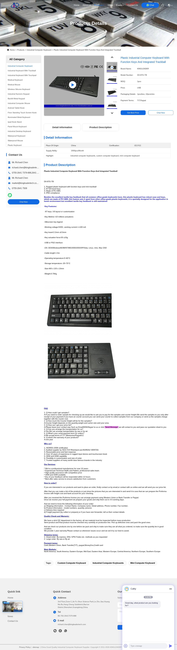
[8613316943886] (65, 631)
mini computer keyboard (142, 563)
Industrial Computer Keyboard (39, 50)
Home (76, 5)
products (98, 5)
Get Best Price (133, 113)
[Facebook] (60, 631)
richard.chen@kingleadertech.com (27, 167)
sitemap (36, 647)
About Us (12, 607)
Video (10, 612)
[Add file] (126, 646)
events (119, 5)
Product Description (100, 127)
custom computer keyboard (72, 563)
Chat (152, 5)
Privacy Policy (24, 647)
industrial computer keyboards (108, 563)
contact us (133, 5)
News (10, 616)
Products (20, 50)
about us (87, 5)
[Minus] (170, 588)
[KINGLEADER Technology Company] (15, 5)
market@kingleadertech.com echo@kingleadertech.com (38, 183)
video (110, 5)
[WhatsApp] (10, 195)
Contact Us (13, 621)
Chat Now (24, 202)
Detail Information (62, 127)
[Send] (170, 646)
